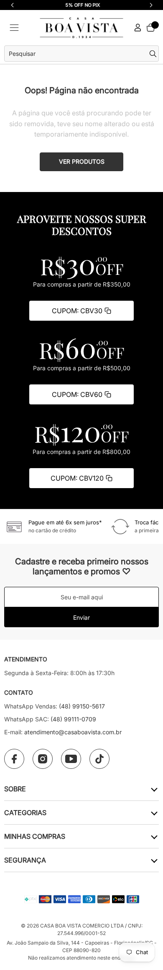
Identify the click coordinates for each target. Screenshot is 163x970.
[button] (151, 5)
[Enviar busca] (154, 53)
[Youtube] (71, 759)
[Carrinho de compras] (150, 27)
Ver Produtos (81, 161)
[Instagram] (43, 759)
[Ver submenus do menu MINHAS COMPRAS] (153, 836)
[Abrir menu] (14, 28)
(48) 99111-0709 (73, 719)
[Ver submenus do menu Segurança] (153, 860)
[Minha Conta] (138, 27)
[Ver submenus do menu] (153, 789)
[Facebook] (14, 759)
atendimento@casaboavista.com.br (73, 732)
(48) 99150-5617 (82, 706)
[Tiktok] (99, 759)
